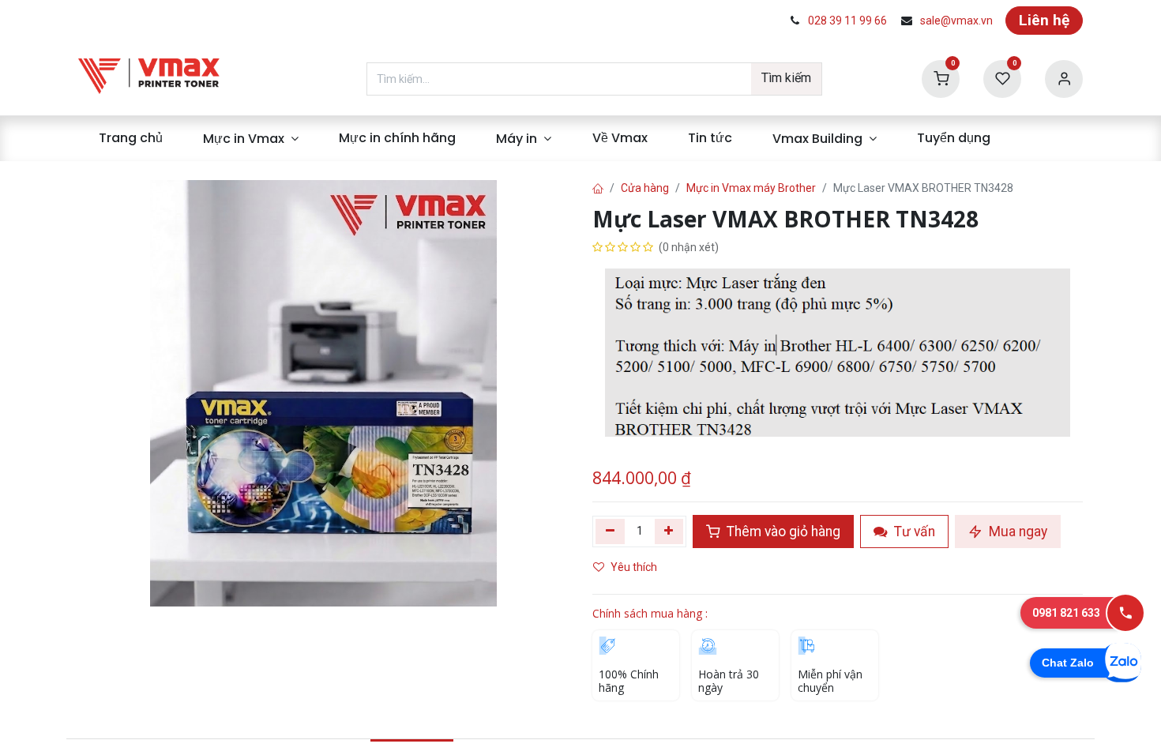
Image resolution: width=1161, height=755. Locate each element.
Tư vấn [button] (913, 531)
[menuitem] (130, 138)
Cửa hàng (645, 188)
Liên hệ (1044, 20)
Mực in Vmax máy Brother (751, 188)
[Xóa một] (610, 531)
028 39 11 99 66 (847, 20)
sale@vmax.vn (956, 20)
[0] (941, 77)
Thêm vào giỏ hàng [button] (781, 531)
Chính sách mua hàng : (650, 613)
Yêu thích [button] (635, 567)
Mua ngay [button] (1016, 531)
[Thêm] (669, 531)
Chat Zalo (1068, 662)
